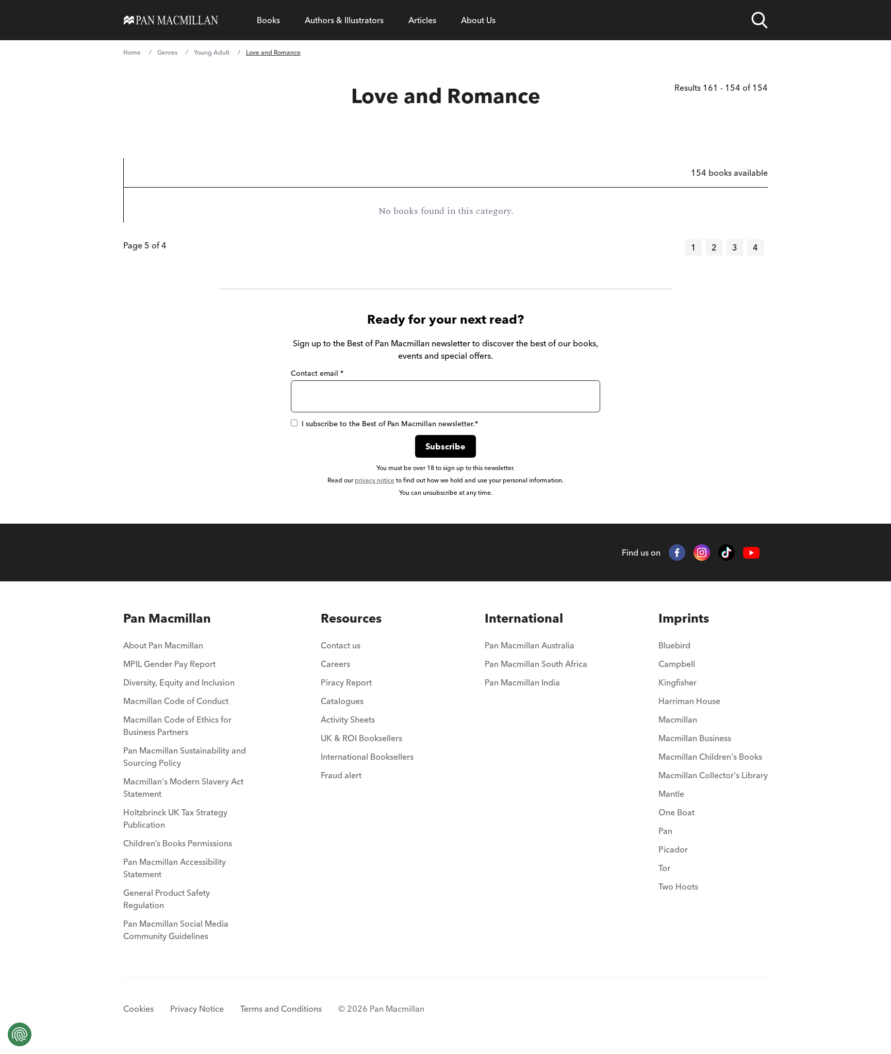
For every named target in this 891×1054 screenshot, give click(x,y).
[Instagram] (702, 552)
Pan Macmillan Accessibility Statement (174, 868)
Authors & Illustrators (344, 20)
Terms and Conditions (281, 1008)
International (524, 618)
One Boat (676, 812)
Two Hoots (678, 886)
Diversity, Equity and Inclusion (179, 682)
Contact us (340, 645)
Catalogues (342, 701)
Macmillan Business (694, 738)
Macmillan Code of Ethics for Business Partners (177, 725)
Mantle (671, 794)
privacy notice (374, 480)
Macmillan (677, 719)
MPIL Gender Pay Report (169, 664)
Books (268, 20)
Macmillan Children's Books (710, 756)
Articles (422, 20)
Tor (664, 868)
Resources (351, 618)
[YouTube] (751, 553)
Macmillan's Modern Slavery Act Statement (183, 787)
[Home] (171, 20)
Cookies (138, 1008)
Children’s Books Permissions (177, 843)
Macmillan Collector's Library (713, 775)
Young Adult (211, 52)
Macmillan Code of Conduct (175, 701)
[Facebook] (677, 552)
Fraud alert (341, 775)
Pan (665, 831)
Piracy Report (346, 682)
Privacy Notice (197, 1008)
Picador (673, 849)
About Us (478, 20)
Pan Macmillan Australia (529, 645)
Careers (335, 664)
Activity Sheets (348, 719)
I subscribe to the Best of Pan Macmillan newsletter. (390, 423)
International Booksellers (367, 756)
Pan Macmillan (167, 618)
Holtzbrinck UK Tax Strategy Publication (175, 818)
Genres (167, 52)
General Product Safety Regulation (166, 899)
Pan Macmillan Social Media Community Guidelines (175, 929)
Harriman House (689, 701)
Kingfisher (677, 682)
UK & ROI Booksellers (361, 738)
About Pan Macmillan (163, 645)
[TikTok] (726, 552)
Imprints (683, 618)
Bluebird (674, 645)
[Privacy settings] (19, 1034)
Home (132, 52)
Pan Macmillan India (522, 682)
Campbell (676, 664)
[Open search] (759, 20)
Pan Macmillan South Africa (536, 664)
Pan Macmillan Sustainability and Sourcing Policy (184, 756)
